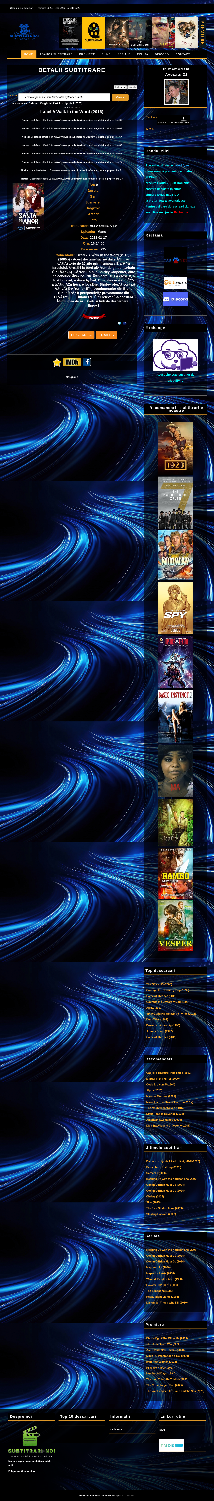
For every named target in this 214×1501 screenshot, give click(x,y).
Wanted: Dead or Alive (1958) (164, 1279)
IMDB (162, 1429)
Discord (162, 54)
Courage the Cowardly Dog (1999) (167, 990)
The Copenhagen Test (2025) (164, 1385)
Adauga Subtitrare (56, 54)
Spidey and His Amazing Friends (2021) (171, 1013)
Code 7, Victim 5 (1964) (160, 1084)
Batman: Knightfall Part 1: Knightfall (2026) (55, 103)
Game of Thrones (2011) (161, 996)
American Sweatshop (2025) (164, 1119)
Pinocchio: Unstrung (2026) (163, 1167)
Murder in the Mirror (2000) (163, 1078)
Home (28, 54)
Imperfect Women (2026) (161, 1361)
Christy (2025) (155, 1196)
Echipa (142, 54)
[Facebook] (125, 320)
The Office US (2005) (159, 984)
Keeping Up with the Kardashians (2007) (171, 1179)
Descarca (81, 335)
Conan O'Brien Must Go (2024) (165, 1184)
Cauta (120, 97)
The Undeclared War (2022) (163, 1344)
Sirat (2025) (153, 1202)
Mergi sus (72, 377)
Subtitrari (151, 117)
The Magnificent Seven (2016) (165, 1108)
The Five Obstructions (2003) (164, 1208)
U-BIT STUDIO (127, 1495)
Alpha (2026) (154, 1090)
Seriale (124, 54)
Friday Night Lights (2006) (162, 1296)
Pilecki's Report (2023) (160, 1367)
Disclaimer (115, 1429)
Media (150, 129)
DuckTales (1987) (157, 1019)
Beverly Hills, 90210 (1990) (162, 1285)
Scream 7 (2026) (156, 1173)
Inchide (132, 87)
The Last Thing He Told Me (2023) (167, 1379)
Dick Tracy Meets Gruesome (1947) (168, 1125)
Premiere (87, 54)
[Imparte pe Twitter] (119, 320)
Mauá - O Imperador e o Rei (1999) (167, 1356)
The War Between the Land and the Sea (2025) (175, 1391)
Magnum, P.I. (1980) (158, 1267)
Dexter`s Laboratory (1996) (163, 1025)
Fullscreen (120, 87)
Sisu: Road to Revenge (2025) (165, 1113)
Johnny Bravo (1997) (159, 1031)
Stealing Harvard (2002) (161, 1214)
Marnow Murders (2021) (161, 1096)
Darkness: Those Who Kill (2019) (167, 1302)
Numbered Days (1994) (160, 1373)
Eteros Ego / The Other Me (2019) (167, 1338)
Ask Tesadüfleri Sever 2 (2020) (165, 1350)
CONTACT (183, 54)
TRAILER (106, 335)
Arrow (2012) (154, 1007)
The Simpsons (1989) (159, 1290)
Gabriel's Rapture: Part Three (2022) (168, 1072)
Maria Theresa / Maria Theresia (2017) (169, 1102)
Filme (106, 54)
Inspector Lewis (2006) (160, 1273)
